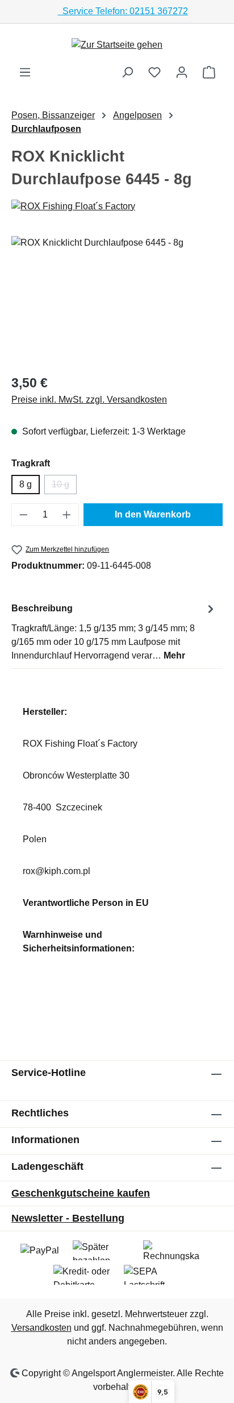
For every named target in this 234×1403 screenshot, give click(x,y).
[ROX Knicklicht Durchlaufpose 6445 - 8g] (117, 300)
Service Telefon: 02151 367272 (123, 11)
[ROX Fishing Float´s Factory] (117, 206)
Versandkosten (41, 1327)
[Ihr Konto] (181, 72)
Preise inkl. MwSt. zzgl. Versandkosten (89, 399)
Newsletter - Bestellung (67, 1218)
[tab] (114, 631)
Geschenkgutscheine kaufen (80, 1193)
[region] (117, 300)
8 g (25, 484)
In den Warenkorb (153, 514)
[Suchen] (127, 72)
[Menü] (25, 72)
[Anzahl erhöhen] (67, 514)
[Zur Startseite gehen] (117, 45)
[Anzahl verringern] (23, 514)
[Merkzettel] (154, 72)
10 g (64, 486)
